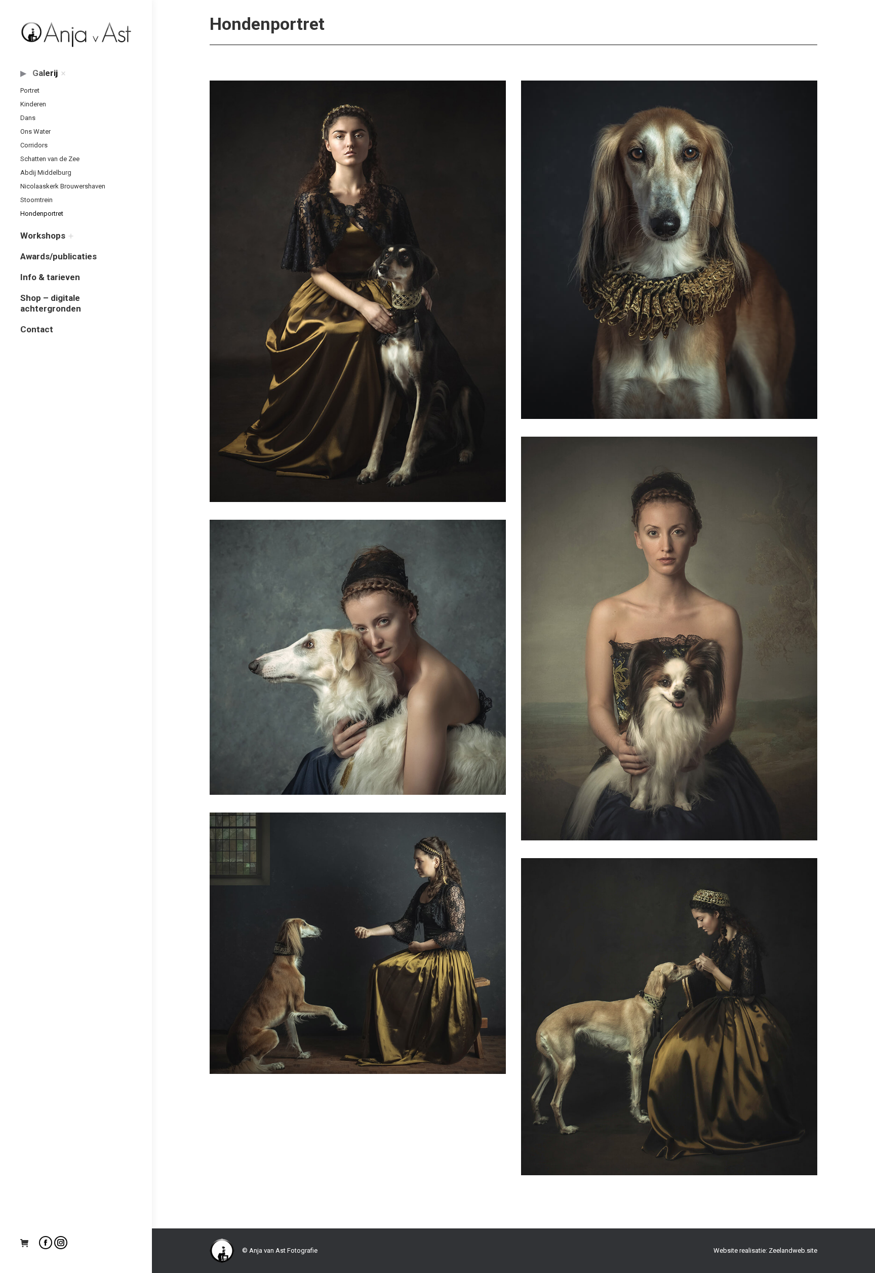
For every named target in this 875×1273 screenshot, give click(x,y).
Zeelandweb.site (793, 1250)
